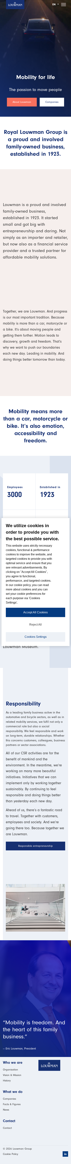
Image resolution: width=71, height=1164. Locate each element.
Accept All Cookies (35, 612)
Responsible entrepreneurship (35, 845)
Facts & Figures (12, 1104)
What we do (12, 1092)
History (7, 1080)
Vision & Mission (12, 1075)
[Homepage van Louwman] (15, 4)
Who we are (12, 1062)
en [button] (54, 4)
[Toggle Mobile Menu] (63, 4)
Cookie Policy (10, 1154)
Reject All (35, 624)
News (6, 1109)
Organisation (10, 1069)
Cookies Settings (36, 636)
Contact (9, 1121)
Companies (51, 102)
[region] (35, 582)
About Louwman (22, 102)
